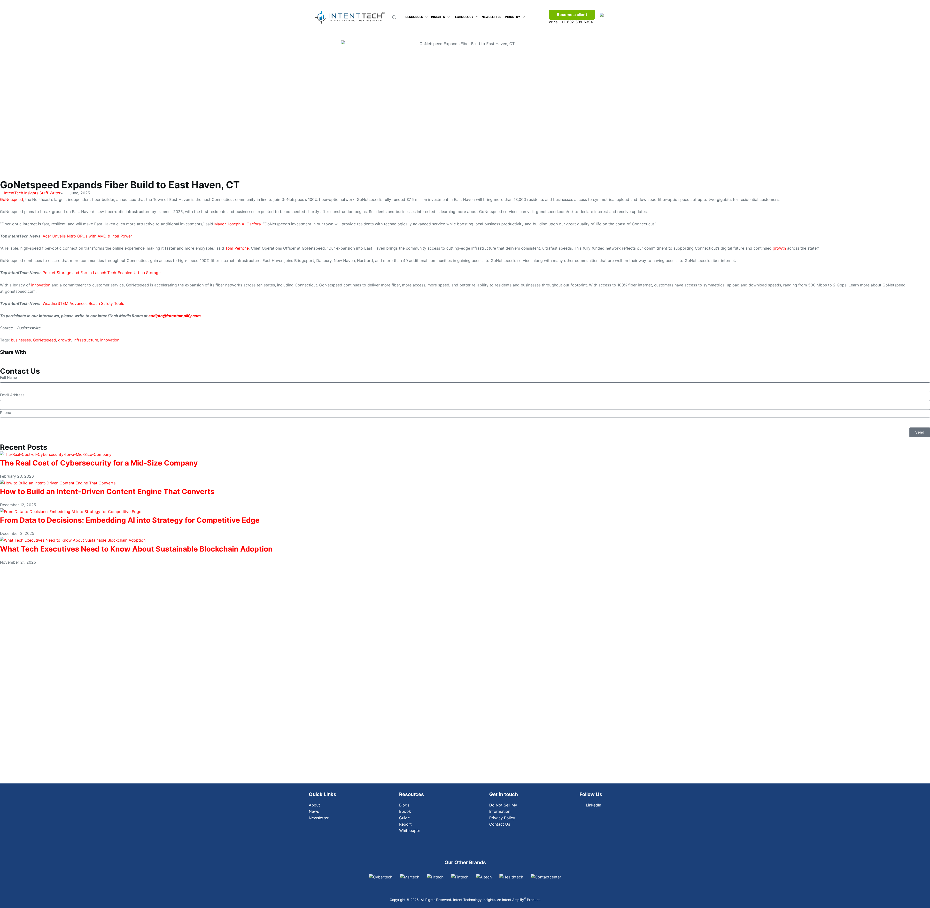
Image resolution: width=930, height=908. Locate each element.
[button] (77, 358)
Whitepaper (409, 830)
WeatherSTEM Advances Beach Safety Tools (83, 303)
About (314, 805)
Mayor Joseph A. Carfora (237, 223)
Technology (463, 17)
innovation (40, 285)
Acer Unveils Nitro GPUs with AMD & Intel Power (87, 236)
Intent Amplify (514, 900)
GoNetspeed (11, 199)
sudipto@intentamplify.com (174, 315)
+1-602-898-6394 (577, 22)
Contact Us (499, 824)
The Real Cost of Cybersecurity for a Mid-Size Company (99, 462)
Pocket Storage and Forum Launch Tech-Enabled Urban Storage (102, 272)
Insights (438, 17)
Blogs (404, 805)
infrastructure (85, 340)
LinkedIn (593, 805)
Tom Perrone (237, 248)
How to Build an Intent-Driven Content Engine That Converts (107, 491)
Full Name (8, 377)
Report (405, 824)
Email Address (12, 395)
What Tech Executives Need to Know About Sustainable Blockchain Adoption (136, 549)
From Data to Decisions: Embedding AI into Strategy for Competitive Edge (130, 520)
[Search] (394, 17)
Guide (404, 817)
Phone (5, 412)
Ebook (405, 811)
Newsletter (491, 17)
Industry (512, 17)
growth (779, 248)
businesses (21, 340)
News (314, 811)
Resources (414, 17)
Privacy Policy (502, 817)
